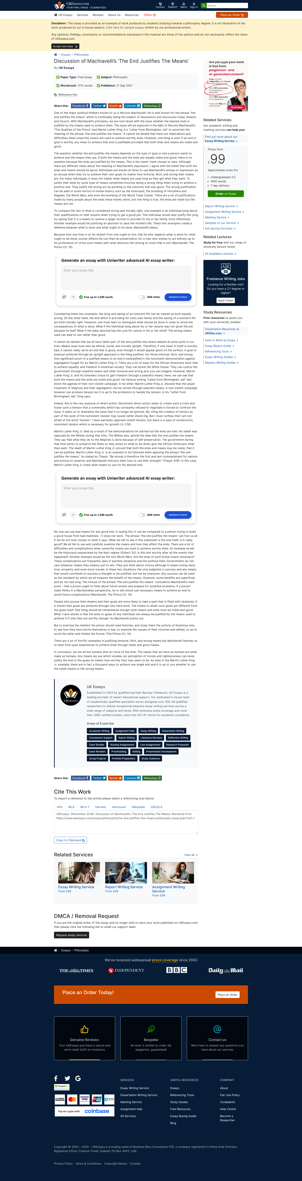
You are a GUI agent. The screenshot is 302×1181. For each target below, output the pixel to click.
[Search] (204, 5)
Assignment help (131, 1109)
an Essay (225, 193)
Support (172, 6)
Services (82, 15)
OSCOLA (156, 807)
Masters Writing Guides (220, 362)
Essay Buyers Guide (218, 346)
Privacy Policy (63, 1163)
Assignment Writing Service (223, 211)
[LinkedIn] (68, 1078)
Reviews (98, 15)
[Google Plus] (78, 1078)
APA (59, 807)
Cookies (135, 1163)
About (224, 1088)
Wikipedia (138, 807)
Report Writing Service (220, 206)
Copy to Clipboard (69, 840)
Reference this (67, 94)
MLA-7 (84, 807)
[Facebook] (57, 1078)
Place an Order (230, 15)
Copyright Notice (115, 1163)
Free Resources (180, 1109)
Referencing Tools (217, 351)
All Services (128, 1116)
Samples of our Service (221, 223)
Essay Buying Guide (183, 1116)
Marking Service (216, 217)
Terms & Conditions (88, 1163)
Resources (132, 15)
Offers (148, 15)
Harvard (100, 807)
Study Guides (179, 1102)
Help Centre (228, 1109)
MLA (71, 807)
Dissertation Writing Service (138, 1095)
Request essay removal (71, 935)
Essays (65, 54)
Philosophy (81, 54)
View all (189, 855)
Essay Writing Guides (219, 357)
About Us (114, 15)
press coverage (165, 960)
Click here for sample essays (125, 27)
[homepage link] (55, 54)
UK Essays (65, 15)
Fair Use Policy (230, 1095)
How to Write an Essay (220, 340)
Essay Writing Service (134, 1088)
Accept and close (63, 46)
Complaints (227, 1102)
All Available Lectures (219, 253)
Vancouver (119, 807)
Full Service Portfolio (219, 228)
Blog (173, 1123)
